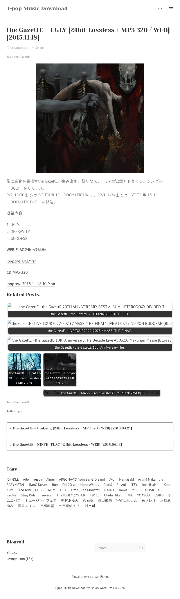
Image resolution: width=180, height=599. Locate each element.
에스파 (90, 505)
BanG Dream (38, 484)
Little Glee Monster (85, 490)
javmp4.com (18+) (20, 558)
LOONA (109, 490)
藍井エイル (27, 505)
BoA (55, 484)
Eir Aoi (121, 484)
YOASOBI (144, 495)
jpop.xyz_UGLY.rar (21, 261)
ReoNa (11, 495)
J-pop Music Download (70, 588)
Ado (26, 479)
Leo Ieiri (25, 490)
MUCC (135, 490)
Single (39, 48)
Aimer (50, 479)
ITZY (133, 484)
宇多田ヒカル (126, 500)
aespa (37, 479)
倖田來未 (105, 500)
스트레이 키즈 (69, 505)
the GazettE (22, 57)
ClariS (107, 484)
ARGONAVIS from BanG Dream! (82, 479)
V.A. (130, 495)
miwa (123, 490)
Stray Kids (28, 495)
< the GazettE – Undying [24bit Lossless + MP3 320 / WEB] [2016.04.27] (71, 428)
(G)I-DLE (13, 479)
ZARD (159, 495)
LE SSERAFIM (45, 490)
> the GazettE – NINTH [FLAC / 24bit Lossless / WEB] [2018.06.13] (66, 444)
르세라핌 (47, 505)
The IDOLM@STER (71, 495)
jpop (20, 411)
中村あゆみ (70, 500)
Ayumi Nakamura (150, 479)
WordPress (107, 588)
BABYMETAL (16, 484)
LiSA (63, 490)
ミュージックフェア (41, 500)
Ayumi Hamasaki (121, 479)
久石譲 (88, 500)
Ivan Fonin (101, 577)
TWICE (95, 495)
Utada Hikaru (114, 495)
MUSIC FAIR (154, 490)
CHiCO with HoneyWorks (80, 484)
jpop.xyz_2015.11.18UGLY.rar (31, 283)
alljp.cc (12, 552)
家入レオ (149, 500)
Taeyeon (46, 495)
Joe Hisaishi (150, 484)
